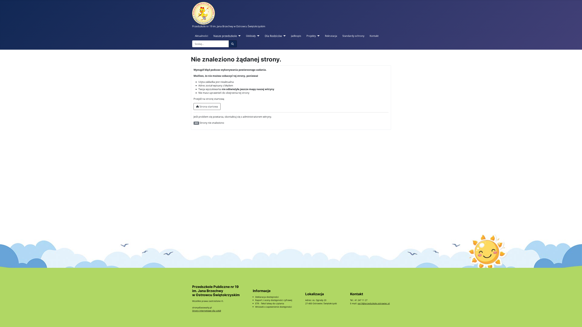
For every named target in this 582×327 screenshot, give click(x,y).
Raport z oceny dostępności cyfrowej (273, 300)
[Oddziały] (257, 36)
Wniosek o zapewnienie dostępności (273, 306)
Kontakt (374, 36)
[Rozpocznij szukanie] (233, 43)
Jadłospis (296, 36)
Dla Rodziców (273, 36)
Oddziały (251, 36)
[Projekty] (318, 36)
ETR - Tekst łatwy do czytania (269, 303)
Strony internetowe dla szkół (206, 310)
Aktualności (201, 36)
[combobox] (210, 43)
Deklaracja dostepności (267, 297)
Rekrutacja (331, 36)
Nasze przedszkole (225, 36)
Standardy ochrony (353, 36)
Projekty (311, 36)
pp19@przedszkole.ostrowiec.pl (374, 303)
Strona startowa (208, 106)
